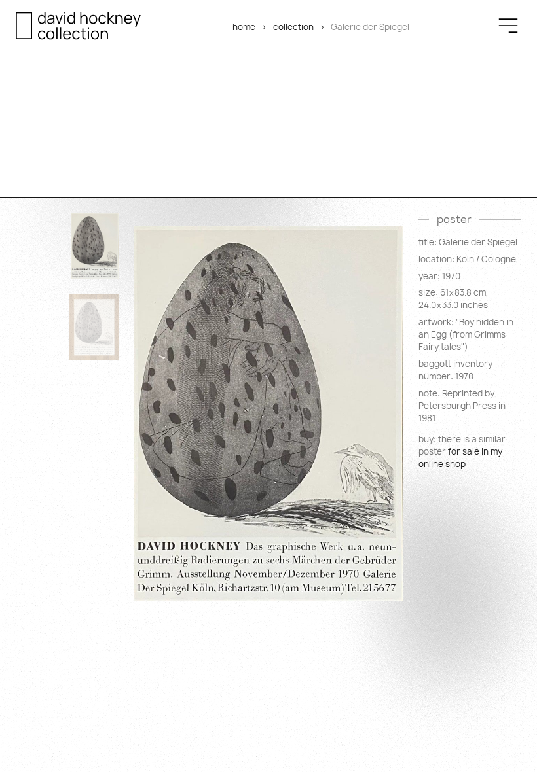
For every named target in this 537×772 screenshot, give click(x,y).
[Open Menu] (508, 25)
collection (293, 27)
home (243, 27)
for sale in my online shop (460, 458)
